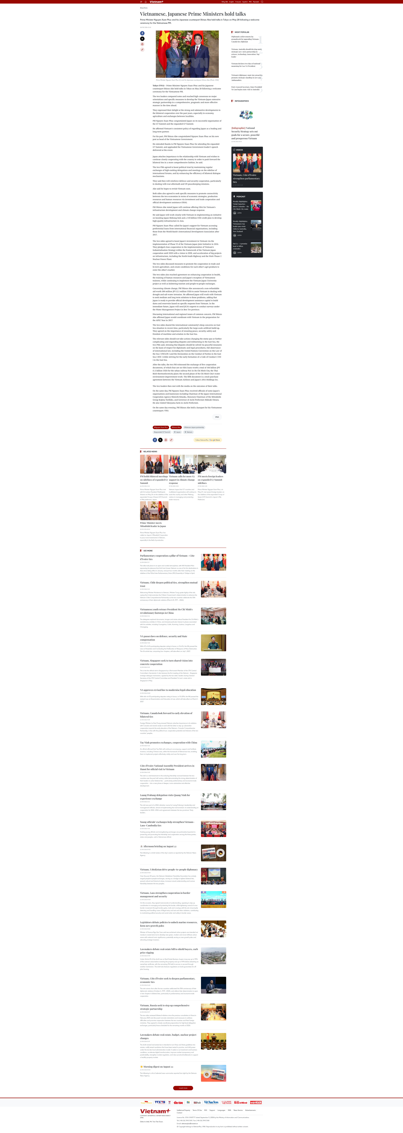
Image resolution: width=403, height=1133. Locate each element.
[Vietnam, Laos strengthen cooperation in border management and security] (213, 899)
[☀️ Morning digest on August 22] (213, 1073)
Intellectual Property (183, 1110)
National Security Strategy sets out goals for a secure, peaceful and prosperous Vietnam (245, 133)
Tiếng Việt (225, 2)
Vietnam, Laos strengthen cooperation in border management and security (165, 894)
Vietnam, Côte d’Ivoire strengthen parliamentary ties (246, 178)
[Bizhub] (197, 1102)
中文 (250, 2)
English (231, 2)
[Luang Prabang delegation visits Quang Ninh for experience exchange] (213, 801)
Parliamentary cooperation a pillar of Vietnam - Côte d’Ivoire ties (167, 557)
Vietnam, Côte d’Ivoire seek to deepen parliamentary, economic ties (167, 980)
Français (238, 2)
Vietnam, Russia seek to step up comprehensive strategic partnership (164, 1007)
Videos (239, 150)
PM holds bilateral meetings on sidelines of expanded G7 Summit (154, 479)
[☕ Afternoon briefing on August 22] (213, 853)
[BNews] (188, 1102)
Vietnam (189, 432)
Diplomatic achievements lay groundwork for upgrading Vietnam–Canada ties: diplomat (245, 39)
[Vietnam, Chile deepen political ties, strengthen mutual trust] (213, 589)
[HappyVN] (146, 1102)
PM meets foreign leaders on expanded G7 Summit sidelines (210, 479)
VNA (229, 1110)
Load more (183, 1088)
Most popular (242, 32)
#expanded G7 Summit (162, 432)
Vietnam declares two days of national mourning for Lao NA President (245, 64)
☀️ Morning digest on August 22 (156, 1066)
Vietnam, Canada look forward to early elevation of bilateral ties (166, 715)
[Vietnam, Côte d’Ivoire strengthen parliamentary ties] (247, 163)
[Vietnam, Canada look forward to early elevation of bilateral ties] (213, 719)
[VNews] (169, 1102)
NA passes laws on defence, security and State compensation (163, 638)
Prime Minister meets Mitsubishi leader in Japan (153, 524)
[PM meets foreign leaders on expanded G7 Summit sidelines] (212, 464)
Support (212, 1110)
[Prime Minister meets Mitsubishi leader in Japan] (154, 510)
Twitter (142, 39)
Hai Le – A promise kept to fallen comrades (240, 246)
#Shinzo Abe (176, 427)
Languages (221, 1110)
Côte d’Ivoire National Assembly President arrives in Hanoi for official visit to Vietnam (167, 767)
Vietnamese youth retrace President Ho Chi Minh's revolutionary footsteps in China (166, 611)
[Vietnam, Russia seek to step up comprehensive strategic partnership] (213, 1012)
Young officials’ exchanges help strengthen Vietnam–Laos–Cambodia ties (167, 823)
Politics (143, 8)
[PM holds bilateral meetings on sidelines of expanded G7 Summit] (154, 464)
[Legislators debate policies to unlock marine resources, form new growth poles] (213, 929)
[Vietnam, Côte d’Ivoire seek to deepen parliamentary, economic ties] (213, 985)
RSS (205, 1110)
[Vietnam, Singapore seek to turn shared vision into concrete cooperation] (213, 667)
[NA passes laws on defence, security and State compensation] (213, 642)
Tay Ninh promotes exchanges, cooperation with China (168, 742)
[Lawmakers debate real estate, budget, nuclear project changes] (213, 1041)
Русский (256, 2)
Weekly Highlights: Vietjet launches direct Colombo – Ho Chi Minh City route (241, 205)
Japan (178, 432)
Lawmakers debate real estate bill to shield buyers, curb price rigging (169, 950)
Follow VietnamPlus (202, 440)
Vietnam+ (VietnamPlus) (157, 1)
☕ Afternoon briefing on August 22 (158, 846)
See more (148, 550)
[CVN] (226, 1102)
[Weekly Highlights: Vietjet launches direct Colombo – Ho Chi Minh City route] (256, 205)
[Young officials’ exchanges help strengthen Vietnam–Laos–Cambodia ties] (213, 828)
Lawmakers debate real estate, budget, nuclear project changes (168, 1036)
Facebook (142, 33)
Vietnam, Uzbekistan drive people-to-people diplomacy (169, 869)
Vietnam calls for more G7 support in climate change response (182, 479)
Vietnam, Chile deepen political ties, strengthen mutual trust (168, 584)
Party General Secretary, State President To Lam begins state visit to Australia (246, 88)
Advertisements (250, 1110)
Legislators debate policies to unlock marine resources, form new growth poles (169, 924)
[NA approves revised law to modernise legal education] (213, 696)
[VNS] (211, 1102)
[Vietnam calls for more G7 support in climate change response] (183, 464)
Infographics (242, 101)
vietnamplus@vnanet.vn (189, 1123)
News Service (238, 1110)
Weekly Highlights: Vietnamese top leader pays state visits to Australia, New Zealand (240, 226)
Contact (179, 1113)
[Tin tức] (178, 1102)
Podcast (241, 196)
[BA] (256, 1102)
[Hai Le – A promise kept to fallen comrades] (256, 247)
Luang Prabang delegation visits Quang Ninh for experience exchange (165, 796)
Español (244, 2)
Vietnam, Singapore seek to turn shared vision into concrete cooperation (166, 662)
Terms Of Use (197, 1110)
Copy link (142, 49)
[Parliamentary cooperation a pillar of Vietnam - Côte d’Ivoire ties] (213, 562)
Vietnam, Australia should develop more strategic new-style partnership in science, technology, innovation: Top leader (246, 53)
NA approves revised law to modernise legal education (168, 689)
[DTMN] (240, 1102)
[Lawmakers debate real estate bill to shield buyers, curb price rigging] (213, 955)
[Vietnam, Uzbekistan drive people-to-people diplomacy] (213, 876)
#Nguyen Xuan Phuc (161, 427)
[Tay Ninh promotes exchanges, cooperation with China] (213, 749)
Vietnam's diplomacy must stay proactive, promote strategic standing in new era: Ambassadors (247, 77)
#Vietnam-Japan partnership (194, 427)
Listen (239, 213)
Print (142, 44)
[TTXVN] (160, 1102)
